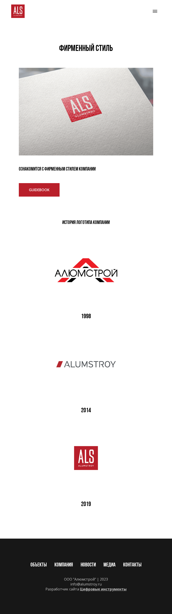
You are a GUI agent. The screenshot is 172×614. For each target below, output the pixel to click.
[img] (18, 11)
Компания (63, 565)
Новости (88, 565)
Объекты (38, 565)
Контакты (132, 565)
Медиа (109, 565)
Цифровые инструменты (103, 589)
